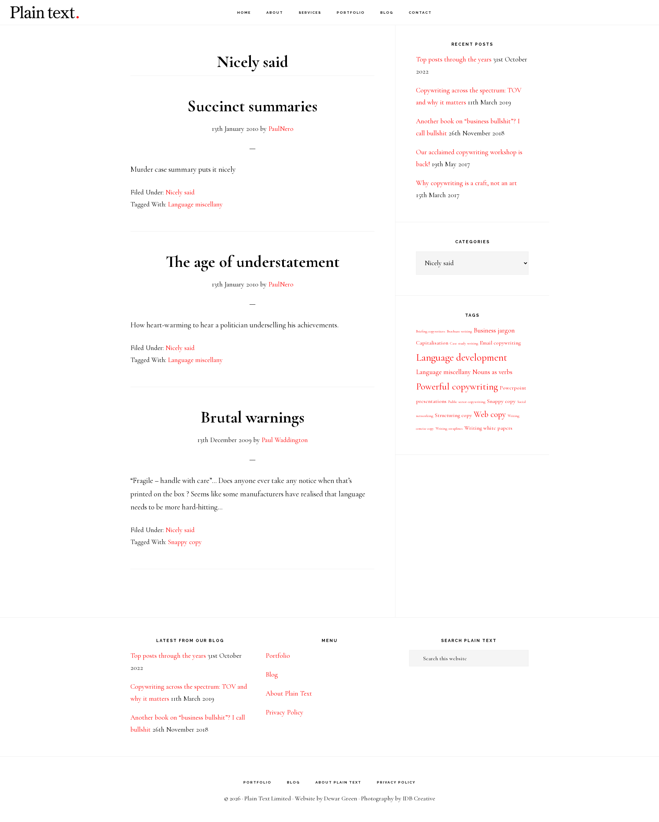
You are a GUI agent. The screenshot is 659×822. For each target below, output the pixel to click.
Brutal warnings (252, 417)
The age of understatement (252, 262)
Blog (272, 675)
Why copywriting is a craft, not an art (466, 183)
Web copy (490, 414)
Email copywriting (500, 342)
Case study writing (464, 343)
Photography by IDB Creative (398, 798)
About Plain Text (289, 693)
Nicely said (180, 192)
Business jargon (494, 330)
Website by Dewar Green (326, 798)
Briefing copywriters (430, 331)
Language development (461, 357)
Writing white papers (488, 428)
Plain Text (44, 12)
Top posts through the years (454, 59)
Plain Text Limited (267, 798)
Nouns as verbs (492, 372)
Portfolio (278, 656)
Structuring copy (453, 415)
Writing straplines (449, 428)
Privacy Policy (284, 712)
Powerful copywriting (457, 386)
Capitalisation (432, 342)
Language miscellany (195, 204)
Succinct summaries (252, 106)
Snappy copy (185, 542)
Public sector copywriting (466, 401)
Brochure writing (459, 331)
